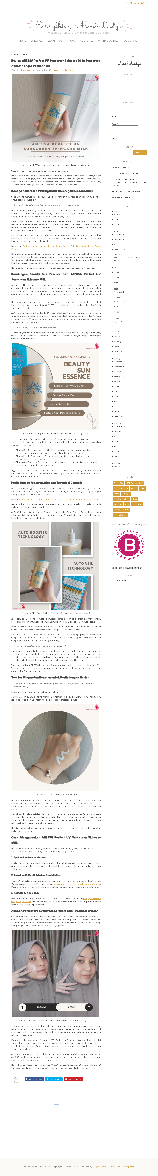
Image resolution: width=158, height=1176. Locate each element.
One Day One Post (121, 499)
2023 (116, 289)
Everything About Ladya (79, 26)
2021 (116, 359)
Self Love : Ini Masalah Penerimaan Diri (126, 173)
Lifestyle (36, 40)
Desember (118, 234)
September (118, 249)
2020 (116, 423)
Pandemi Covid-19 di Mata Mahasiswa (126, 191)
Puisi (127, 504)
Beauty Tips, (59, 70)
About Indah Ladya (119, 580)
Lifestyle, (69, 70)
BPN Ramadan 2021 (135, 483)
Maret (116, 219)
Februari (117, 224)
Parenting (118, 504)
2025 (116, 211)
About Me (130, 40)
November (118, 239)
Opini (135, 499)
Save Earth (137, 504)
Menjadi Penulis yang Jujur (122, 197)
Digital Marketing (121, 488)
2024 (116, 231)
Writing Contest (108, 40)
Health (116, 494)
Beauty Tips (54, 40)
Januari (117, 282)
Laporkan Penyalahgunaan (127, 567)
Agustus (117, 214)
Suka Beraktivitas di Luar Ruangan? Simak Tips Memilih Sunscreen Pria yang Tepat (60, 499)
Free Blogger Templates (122, 1167)
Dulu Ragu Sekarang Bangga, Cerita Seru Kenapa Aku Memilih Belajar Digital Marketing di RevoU (129, 182)
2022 (116, 319)
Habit (142, 488)
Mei (115, 272)
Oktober (117, 244)
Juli (115, 267)
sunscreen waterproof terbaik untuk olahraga (77, 884)
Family (133, 488)
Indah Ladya (27, 70)
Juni (115, 332)
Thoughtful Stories (80, 40)
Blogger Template (101, 1167)
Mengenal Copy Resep (120, 167)
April (116, 337)
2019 (116, 463)
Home (22, 40)
